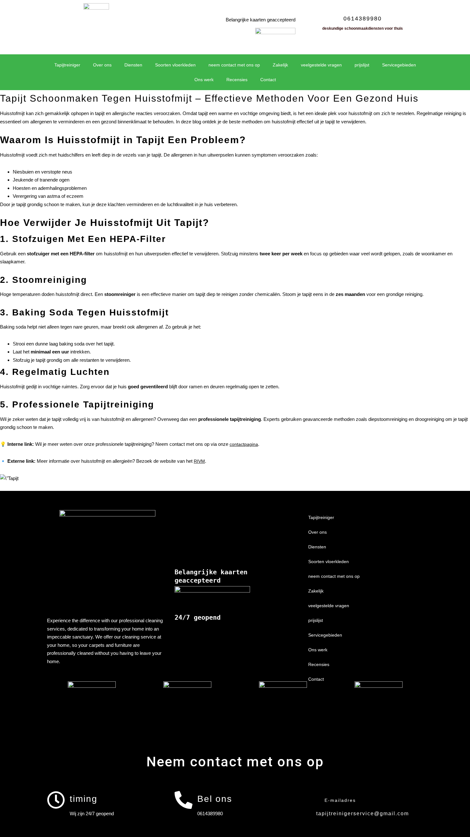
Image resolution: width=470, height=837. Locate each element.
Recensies (236, 79)
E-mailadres (340, 800)
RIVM (199, 461)
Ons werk (204, 79)
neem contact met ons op (234, 64)
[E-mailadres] (311, 800)
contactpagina (244, 444)
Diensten (133, 64)
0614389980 (362, 18)
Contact (268, 79)
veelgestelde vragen (321, 64)
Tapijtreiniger (67, 64)
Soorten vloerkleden (175, 64)
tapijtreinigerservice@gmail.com (362, 813)
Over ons (102, 64)
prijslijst (362, 64)
